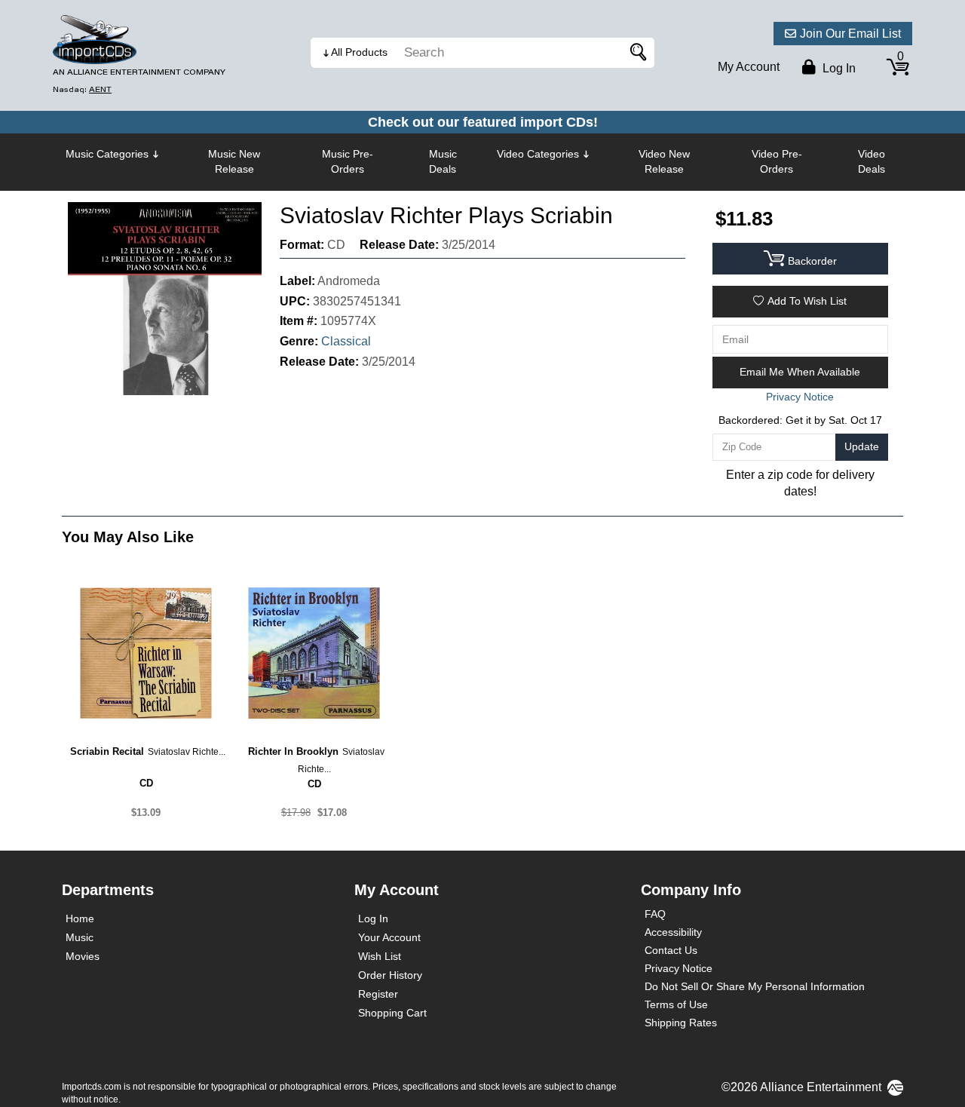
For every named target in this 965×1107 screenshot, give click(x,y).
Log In (373, 918)
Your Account (389, 937)
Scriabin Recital (107, 751)
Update (861, 446)
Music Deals (443, 161)
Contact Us (671, 950)
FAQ (655, 914)
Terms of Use (676, 1004)
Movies (83, 956)
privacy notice (800, 397)
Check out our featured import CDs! (483, 122)
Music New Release (234, 161)
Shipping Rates (681, 1023)
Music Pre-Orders (347, 161)
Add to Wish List (807, 301)
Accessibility (673, 932)
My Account (749, 66)
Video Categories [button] (538, 154)
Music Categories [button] (107, 154)
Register (378, 994)
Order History (390, 975)
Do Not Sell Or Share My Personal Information (755, 986)
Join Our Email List (850, 33)
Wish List (379, 956)
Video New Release (664, 161)
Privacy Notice (678, 968)
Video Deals (871, 161)
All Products (359, 52)
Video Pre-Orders (777, 161)
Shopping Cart (392, 1013)
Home (80, 918)
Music (79, 937)
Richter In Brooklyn (293, 751)
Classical (346, 341)
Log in (837, 68)
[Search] (635, 53)
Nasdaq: (82, 89)
